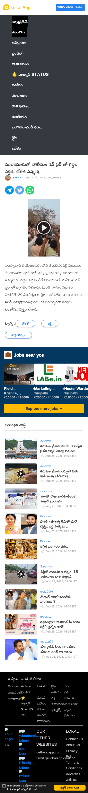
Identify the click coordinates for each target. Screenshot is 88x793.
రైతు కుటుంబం (70, 695)
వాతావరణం (71, 704)
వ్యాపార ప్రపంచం (69, 712)
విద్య (66, 686)
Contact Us (74, 739)
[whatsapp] (30, 192)
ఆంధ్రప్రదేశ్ (19, 21)
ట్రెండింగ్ (26, 692)
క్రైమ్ (53, 686)
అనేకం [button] (16, 148)
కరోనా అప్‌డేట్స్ (42, 712)
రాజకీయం (43, 721)
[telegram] (10, 192)
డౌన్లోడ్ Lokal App (69, 787)
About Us (73, 745)
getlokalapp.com (48, 752)
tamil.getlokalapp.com (53, 758)
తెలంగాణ (18, 32)
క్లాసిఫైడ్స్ (56, 710)
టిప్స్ (23, 715)
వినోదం (41, 703)
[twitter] (20, 192)
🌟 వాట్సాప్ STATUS (27, 703)
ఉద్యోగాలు (27, 686)
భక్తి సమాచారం (57, 701)
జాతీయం (56, 692)
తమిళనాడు (14, 699)
